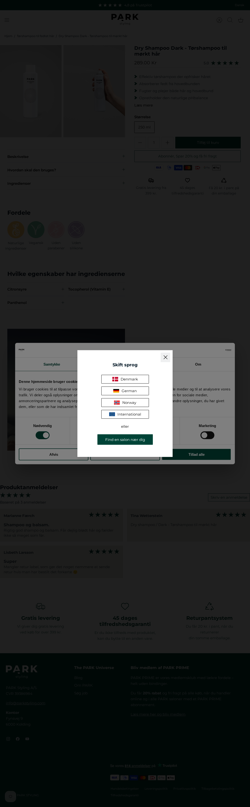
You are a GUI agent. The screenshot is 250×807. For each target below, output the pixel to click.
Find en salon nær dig (125, 439)
